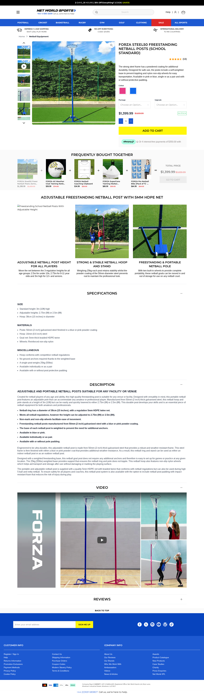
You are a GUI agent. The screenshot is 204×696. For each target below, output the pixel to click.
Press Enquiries (159, 671)
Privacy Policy (10, 671)
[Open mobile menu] (18, 12)
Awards (156, 654)
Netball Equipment (39, 36)
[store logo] (56, 10)
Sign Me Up (84, 624)
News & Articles (111, 674)
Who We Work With (112, 664)
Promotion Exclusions (13, 664)
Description (102, 384)
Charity (156, 667)
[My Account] (175, 12)
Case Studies (158, 664)
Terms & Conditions (60, 671)
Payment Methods (12, 667)
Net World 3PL (159, 674)
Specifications (102, 293)
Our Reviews (109, 657)
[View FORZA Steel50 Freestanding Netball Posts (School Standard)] (23, 52)
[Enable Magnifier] (111, 45)
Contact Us (57, 654)
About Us (108, 654)
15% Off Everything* (104, 2)
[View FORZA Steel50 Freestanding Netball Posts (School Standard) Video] (23, 66)
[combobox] (123, 12)
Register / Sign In (11, 654)
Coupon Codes (58, 664)
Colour (121, 86)
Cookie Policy (10, 674)
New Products (159, 661)
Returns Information (12, 661)
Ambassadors (110, 667)
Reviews (102, 599)
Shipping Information (61, 657)
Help (168, 12)
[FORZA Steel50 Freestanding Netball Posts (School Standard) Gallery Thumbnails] (23, 83)
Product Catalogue (161, 657)
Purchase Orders (59, 661)
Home (22, 36)
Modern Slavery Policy (62, 667)
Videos (107, 671)
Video (102, 487)
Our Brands (109, 661)
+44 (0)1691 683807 (87, 692)
